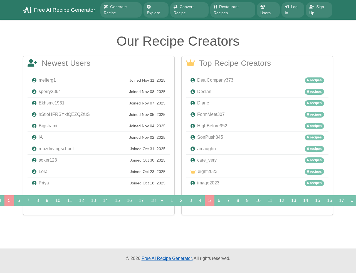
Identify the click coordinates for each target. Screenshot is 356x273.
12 (81, 200)
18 (153, 200)
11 (69, 200)
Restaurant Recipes (226, 9)
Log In (291, 9)
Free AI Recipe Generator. (167, 258)
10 (57, 200)
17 (141, 200)
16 (129, 200)
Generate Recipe (115, 9)
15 (117, 200)
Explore (153, 13)
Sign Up (316, 9)
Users (265, 13)
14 (105, 200)
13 (93, 200)
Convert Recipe (184, 9)
